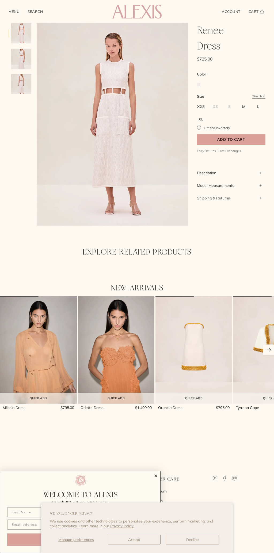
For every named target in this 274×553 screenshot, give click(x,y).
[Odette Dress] (116, 349)
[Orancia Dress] (193, 349)
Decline (192, 539)
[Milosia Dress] (38, 349)
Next (268, 349)
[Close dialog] (155, 476)
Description (206, 173)
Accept (134, 539)
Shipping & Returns (213, 198)
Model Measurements (215, 185)
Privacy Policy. (122, 526)
